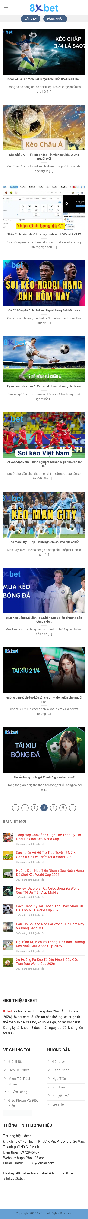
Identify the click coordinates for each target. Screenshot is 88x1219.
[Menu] (5, 7)
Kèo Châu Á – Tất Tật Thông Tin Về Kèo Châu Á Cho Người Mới (44, 156)
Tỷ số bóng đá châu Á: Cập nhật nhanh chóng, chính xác (44, 386)
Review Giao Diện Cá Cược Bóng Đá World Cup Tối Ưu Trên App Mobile (47, 890)
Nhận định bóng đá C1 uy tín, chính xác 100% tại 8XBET (44, 234)
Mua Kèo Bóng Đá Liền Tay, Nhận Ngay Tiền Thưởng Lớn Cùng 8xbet (44, 619)
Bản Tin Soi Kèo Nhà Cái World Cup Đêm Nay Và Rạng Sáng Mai (50, 926)
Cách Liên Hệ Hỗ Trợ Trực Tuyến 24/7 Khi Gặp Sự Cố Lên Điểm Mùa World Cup (47, 855)
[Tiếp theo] (72, 807)
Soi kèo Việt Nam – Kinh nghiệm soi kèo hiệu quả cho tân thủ (44, 464)
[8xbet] (44, 7)
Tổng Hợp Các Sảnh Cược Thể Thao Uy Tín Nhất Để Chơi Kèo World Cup (48, 837)
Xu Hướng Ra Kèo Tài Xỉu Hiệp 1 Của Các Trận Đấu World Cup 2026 (47, 962)
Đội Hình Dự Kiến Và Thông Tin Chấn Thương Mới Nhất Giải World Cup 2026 (50, 944)
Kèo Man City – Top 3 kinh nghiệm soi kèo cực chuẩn (44, 542)
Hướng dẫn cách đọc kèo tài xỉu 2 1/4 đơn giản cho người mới (44, 699)
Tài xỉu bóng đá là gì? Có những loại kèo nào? (44, 777)
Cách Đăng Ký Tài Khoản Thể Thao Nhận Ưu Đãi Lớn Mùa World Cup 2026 (49, 908)
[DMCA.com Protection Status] (17, 1112)
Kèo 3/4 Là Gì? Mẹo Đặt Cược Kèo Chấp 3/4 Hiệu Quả (44, 79)
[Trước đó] (15, 807)
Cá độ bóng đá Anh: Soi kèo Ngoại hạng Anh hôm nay (44, 310)
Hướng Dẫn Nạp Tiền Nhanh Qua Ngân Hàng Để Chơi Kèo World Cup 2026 (50, 873)
